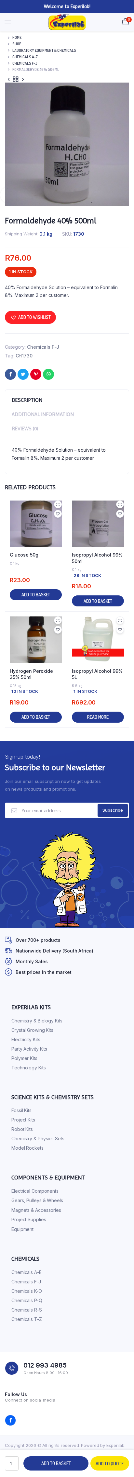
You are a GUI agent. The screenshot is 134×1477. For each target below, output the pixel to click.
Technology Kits (28, 1067)
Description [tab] (27, 400)
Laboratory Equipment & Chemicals (44, 50)
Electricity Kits (25, 1039)
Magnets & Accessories (36, 1210)
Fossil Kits (21, 1110)
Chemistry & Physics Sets (37, 1138)
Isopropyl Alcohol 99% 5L (97, 674)
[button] (30, 317)
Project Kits (23, 1119)
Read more (97, 717)
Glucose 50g (24, 555)
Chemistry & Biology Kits (36, 1020)
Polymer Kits (24, 1058)
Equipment (22, 1229)
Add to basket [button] (35, 594)
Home (16, 37)
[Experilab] (67, 22)
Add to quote (110, 1463)
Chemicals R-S (26, 1310)
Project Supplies (28, 1219)
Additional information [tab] (43, 414)
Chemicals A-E (26, 1272)
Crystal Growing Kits (32, 1030)
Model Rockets (27, 1148)
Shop (16, 43)
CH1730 (24, 355)
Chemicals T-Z (26, 1319)
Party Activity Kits (29, 1049)
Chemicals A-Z (25, 56)
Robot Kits (22, 1129)
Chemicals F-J (24, 63)
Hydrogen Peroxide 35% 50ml (31, 674)
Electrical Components (35, 1191)
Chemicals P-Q (26, 1300)
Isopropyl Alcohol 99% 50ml (97, 558)
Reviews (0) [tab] (25, 428)
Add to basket (56, 1463)
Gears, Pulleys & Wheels (37, 1200)
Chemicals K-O (26, 1291)
